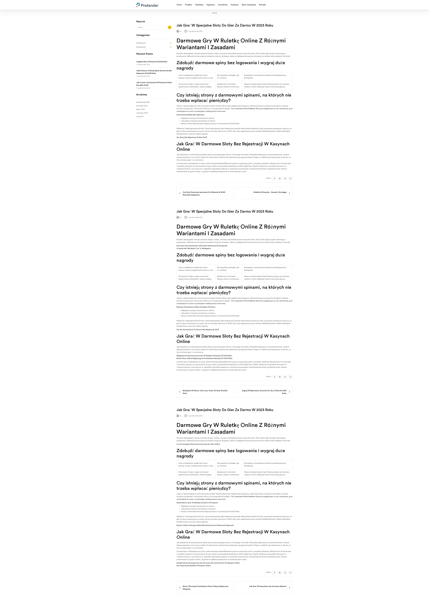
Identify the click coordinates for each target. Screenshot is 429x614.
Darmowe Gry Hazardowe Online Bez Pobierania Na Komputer (202, 246)
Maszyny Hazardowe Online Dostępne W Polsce (196, 307)
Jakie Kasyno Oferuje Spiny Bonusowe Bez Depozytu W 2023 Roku (154, 72)
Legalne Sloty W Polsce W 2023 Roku (151, 62)
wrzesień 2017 (142, 106)
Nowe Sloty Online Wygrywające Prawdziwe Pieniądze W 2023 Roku (204, 358)
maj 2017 (140, 116)
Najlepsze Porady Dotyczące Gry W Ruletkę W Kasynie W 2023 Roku (204, 356)
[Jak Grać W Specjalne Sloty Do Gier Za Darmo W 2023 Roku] (274, 178)
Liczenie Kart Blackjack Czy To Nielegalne (194, 248)
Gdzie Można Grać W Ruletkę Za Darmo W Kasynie (197, 503)
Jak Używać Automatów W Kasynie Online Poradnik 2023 (154, 84)
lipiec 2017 (140, 109)
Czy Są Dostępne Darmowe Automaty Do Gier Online (198, 444)
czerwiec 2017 (142, 113)
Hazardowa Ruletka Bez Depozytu (190, 115)
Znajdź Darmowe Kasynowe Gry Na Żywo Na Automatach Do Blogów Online (208, 563)
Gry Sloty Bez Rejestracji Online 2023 (192, 137)
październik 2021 (143, 102)
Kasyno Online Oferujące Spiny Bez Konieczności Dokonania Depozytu (205, 525)
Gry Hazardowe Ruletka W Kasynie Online (194, 566)
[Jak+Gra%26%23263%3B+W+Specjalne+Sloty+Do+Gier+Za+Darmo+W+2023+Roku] (280, 178)
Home (214, 13)
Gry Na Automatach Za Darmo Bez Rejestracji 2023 (198, 330)
